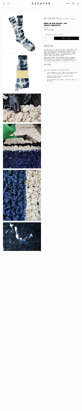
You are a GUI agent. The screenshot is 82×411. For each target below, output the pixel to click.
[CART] (78, 3)
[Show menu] (4, 3)
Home (45, 17)
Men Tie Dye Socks (54, 17)
